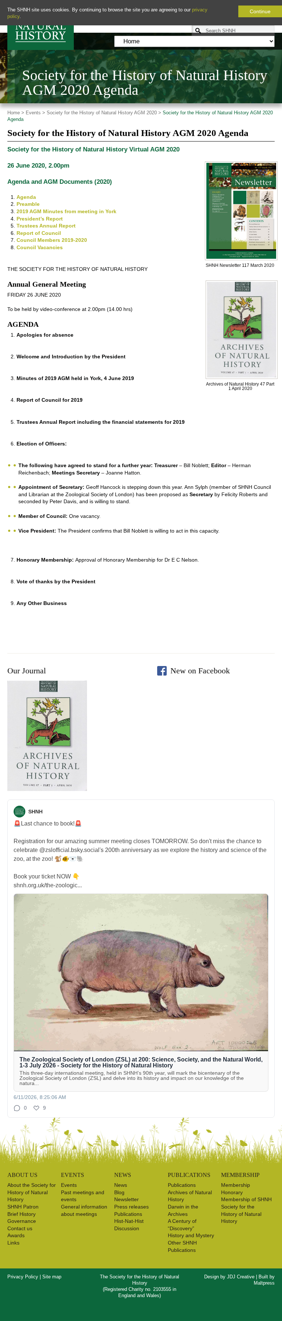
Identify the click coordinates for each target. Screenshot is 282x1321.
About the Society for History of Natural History (31, 1192)
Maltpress (264, 1283)
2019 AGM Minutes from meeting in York (66, 211)
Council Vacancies (40, 247)
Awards (16, 1235)
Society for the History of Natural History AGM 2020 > (104, 112)
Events (69, 1185)
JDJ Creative (240, 1276)
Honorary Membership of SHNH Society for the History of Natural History (246, 1206)
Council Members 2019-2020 (52, 240)
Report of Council (39, 233)
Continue (260, 11)
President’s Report (40, 219)
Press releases (131, 1207)
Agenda (26, 197)
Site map (51, 1276)
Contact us (19, 1228)
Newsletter (126, 1199)
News (120, 1185)
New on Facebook (200, 670)
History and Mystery (191, 1235)
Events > (35, 112)
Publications (128, 1214)
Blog (119, 1192)
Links (13, 1243)
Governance (21, 1221)
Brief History (21, 1214)
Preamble (28, 204)
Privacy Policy (22, 1276)
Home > (15, 112)
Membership (235, 1185)
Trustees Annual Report (46, 226)
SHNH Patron (23, 1207)
